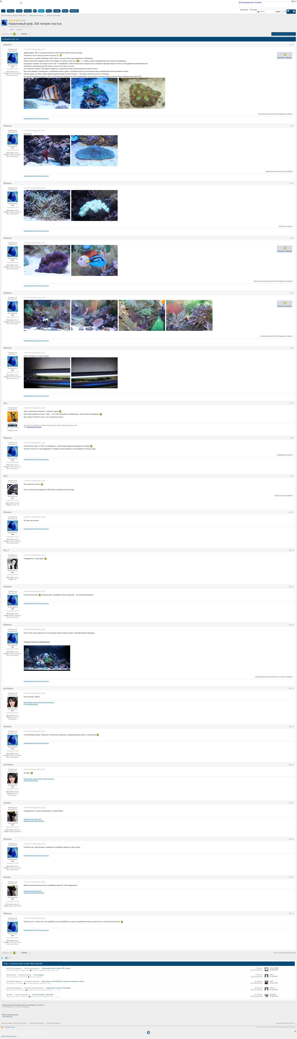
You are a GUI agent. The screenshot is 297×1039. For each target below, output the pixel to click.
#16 (290, 765)
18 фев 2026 (274, 970)
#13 (290, 625)
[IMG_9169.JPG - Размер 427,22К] (94, 315)
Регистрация (253, 9)
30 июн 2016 (274, 996)
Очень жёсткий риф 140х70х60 (34, 821)
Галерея (57, 11)
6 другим (281, 114)
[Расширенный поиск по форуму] (294, 11)
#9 (291, 476)
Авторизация (244, 9)
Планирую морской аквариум (33, 988)
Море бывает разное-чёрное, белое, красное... (39, 702)
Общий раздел (11, 975)
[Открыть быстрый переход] (258, 12)
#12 (290, 586)
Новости (10, 11)
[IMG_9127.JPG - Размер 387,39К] (189, 315)
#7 (291, 403)
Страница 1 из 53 (7, 34)
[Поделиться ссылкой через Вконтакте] (6, 958)
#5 (291, 293)
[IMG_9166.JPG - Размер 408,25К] (47, 315)
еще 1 (282, 676)
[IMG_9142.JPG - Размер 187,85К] (94, 205)
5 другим (281, 281)
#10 (290, 512)
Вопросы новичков (25, 975)
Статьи (19, 11)
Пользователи (7, 1016)
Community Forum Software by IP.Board (267, 1027)
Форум (41, 11)
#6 (291, 348)
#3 (291, 183)
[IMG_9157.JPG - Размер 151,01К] (47, 372)
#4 (291, 238)
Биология (9, 994)
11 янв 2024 (274, 976)
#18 (290, 839)
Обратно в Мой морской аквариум (285, 953)
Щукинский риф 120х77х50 (32, 819)
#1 (291, 45)
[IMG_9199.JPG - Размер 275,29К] (47, 658)
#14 (290, 688)
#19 (290, 877)
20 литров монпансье (31, 704)
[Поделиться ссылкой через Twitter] (2, 958)
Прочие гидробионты (22, 994)
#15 (290, 726)
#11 (290, 550)
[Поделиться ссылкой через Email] (9, 958)
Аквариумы (74, 11)
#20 (290, 913)
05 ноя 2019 (274, 983)
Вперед (24, 34)
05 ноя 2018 (274, 989)
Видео (65, 11)
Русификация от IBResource (287, 1027)
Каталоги (28, 11)
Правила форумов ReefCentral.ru (285, 1023)
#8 (291, 438)
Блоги (49, 11)
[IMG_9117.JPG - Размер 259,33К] (94, 150)
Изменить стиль (10, 1027)
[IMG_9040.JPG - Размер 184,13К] (94, 93)
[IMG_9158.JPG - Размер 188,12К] (94, 372)
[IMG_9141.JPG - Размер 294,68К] (47, 205)
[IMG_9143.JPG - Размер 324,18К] (142, 315)
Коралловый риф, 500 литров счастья (36, 118)
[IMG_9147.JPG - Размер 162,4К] (47, 260)
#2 (291, 126)
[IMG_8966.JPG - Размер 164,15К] (142, 93)
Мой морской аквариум (13, 968)
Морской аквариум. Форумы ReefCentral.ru (13, 1023)
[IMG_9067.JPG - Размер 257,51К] (47, 93)
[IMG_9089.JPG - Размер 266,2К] (47, 150)
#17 (290, 803)
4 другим (281, 336)
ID (35, 11)
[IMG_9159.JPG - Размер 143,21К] (94, 260)
